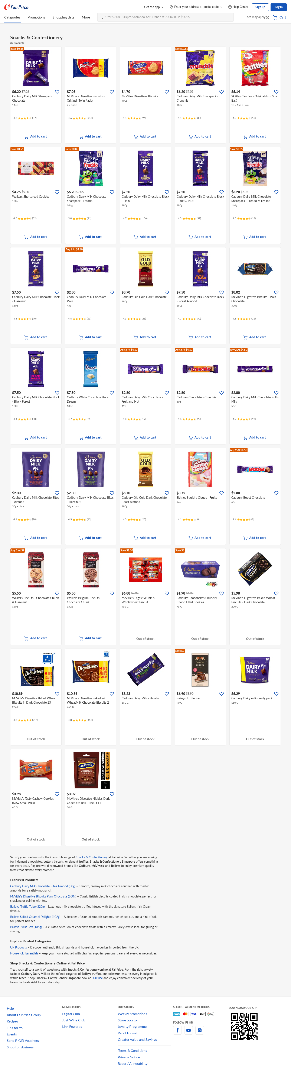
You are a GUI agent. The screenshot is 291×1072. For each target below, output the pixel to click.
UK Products (18, 947)
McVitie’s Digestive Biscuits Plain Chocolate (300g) (43, 896)
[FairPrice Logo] (16, 7)
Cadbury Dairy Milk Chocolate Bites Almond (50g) (43, 886)
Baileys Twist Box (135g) (26, 927)
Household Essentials (24, 953)
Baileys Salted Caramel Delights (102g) (35, 917)
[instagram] (199, 1033)
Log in (279, 7)
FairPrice (97, 978)
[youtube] (188, 1033)
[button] (267, 18)
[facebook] (177, 1033)
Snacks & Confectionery (92, 857)
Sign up (260, 7)
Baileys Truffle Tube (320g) (28, 906)
